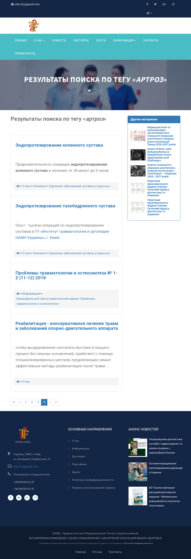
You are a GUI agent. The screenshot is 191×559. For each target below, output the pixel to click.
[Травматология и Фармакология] (89, 90)
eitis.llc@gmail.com (27, 4)
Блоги (101, 40)
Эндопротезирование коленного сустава (59, 145)
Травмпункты (24, 53)
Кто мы (97, 552)
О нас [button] (38, 40)
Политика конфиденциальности (92, 479)
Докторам (78, 456)
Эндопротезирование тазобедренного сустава (65, 206)
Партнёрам (79, 464)
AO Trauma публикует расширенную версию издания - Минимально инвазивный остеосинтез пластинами (164, 496)
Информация (80, 448)
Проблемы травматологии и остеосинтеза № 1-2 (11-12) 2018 (66, 275)
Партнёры (81, 40)
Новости (59, 40)
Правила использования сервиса (93, 487)
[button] (149, 13)
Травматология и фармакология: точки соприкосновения (100, 533)
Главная (20, 40)
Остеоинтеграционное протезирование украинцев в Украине (166, 468)
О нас (75, 440)
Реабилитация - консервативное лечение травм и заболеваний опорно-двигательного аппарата (66, 326)
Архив (75, 472)
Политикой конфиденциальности (138, 543)
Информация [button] (123, 40)
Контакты (151, 40)
